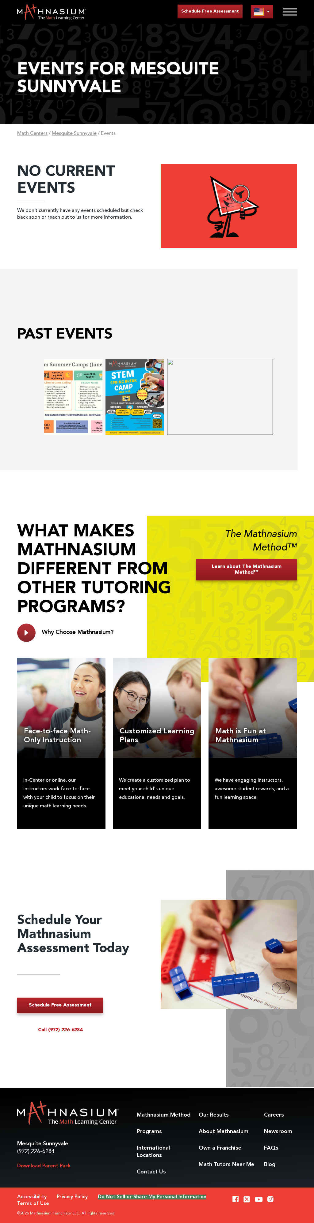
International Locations (153, 1151)
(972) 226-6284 (36, 1151)
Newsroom (278, 1131)
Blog (269, 1164)
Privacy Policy (72, 1197)
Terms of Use (33, 1203)
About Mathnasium (223, 1131)
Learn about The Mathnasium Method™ (246, 569)
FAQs (271, 1148)
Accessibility (32, 1197)
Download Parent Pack (44, 1166)
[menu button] (262, 11)
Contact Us (151, 1172)
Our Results (214, 1115)
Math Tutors (226, 1164)
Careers (274, 1115)
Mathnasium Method (163, 1115)
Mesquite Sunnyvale (74, 133)
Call (60, 1030)
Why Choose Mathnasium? (78, 632)
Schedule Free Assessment (210, 11)
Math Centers (32, 133)
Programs (149, 1131)
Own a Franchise (220, 1148)
